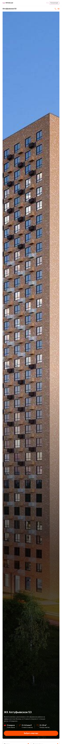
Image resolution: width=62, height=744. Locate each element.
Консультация (54, 2)
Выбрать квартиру (31, 733)
